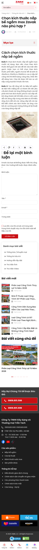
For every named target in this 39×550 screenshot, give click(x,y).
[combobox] (19, 7)
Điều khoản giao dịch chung (16, 473)
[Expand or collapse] (34, 43)
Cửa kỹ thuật (10, 456)
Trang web (6, 217)
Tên (4, 198)
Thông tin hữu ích (14, 256)
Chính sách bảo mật (13, 483)
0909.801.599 (15, 400)
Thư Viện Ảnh (12, 264)
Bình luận (5, 172)
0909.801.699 (15, 407)
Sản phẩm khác (11, 463)
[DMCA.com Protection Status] (25, 538)
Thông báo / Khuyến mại (17, 252)
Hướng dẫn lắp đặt (14, 260)
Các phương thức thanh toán (17, 480)
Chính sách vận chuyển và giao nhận (20, 476)
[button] (3, 2)
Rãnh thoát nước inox (13, 459)
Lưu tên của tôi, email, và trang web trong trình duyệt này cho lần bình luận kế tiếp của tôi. (19, 228)
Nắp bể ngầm (10, 452)
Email (4, 207)
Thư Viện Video (13, 269)
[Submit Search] (35, 7)
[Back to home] (19, 2)
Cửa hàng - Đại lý (12, 487)
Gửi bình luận (10, 236)
